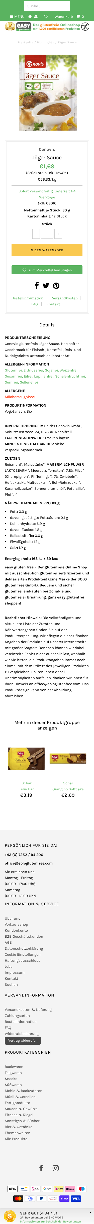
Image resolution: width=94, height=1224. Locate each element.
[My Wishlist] (46, 16)
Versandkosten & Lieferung (28, 1009)
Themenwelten (17, 1133)
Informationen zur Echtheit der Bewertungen (50, 1221)
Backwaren (14, 1066)
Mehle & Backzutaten (23, 1090)
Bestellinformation (27, 298)
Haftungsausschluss (22, 960)
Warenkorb (69, 16)
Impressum (15, 972)
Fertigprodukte (17, 1102)
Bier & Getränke (18, 1127)
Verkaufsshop (16, 924)
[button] (47, 269)
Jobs (9, 966)
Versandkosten (65, 298)
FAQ (34, 304)
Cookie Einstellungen (23, 954)
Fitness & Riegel (19, 1115)
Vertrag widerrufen (22, 1040)
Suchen (11, 984)
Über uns (12, 918)
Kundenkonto (16, 930)
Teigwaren (13, 1072)
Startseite (26, 42)
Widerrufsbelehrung (22, 1033)
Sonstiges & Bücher (22, 1121)
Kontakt (53, 304)
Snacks (11, 1078)
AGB (8, 942)
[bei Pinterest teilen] (56, 287)
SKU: (41, 203)
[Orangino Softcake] (67, 758)
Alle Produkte (16, 1139)
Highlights (45, 42)
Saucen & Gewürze (21, 1109)
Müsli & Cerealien (20, 1096)
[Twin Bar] (26, 758)
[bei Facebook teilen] (37, 287)
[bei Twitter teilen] (45, 287)
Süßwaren (13, 1084)
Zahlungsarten (17, 1015)
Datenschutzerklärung (24, 948)
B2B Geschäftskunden (24, 936)
